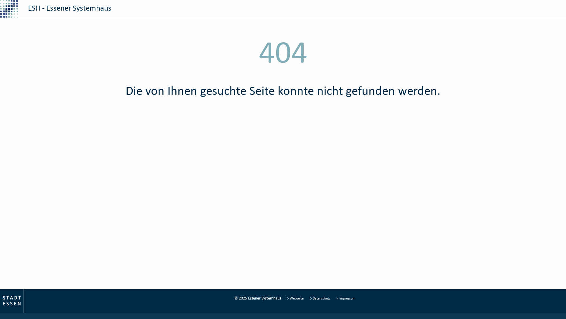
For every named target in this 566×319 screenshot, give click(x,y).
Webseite (297, 298)
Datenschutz (321, 298)
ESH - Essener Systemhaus (68, 8)
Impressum (347, 298)
